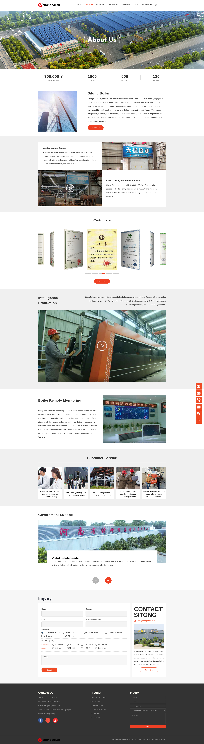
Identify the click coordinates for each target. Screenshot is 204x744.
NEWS (135, 5)
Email (44, 619)
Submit (148, 726)
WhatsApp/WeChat (93, 619)
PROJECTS (126, 5)
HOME (78, 5)
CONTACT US (147, 5)
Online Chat (149, 670)
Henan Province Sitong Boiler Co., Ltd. (138, 739)
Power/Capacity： (48, 641)
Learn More (95, 128)
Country (89, 609)
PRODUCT (100, 5)
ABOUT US (89, 5)
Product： (45, 630)
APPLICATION (113, 5)
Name (44, 609)
